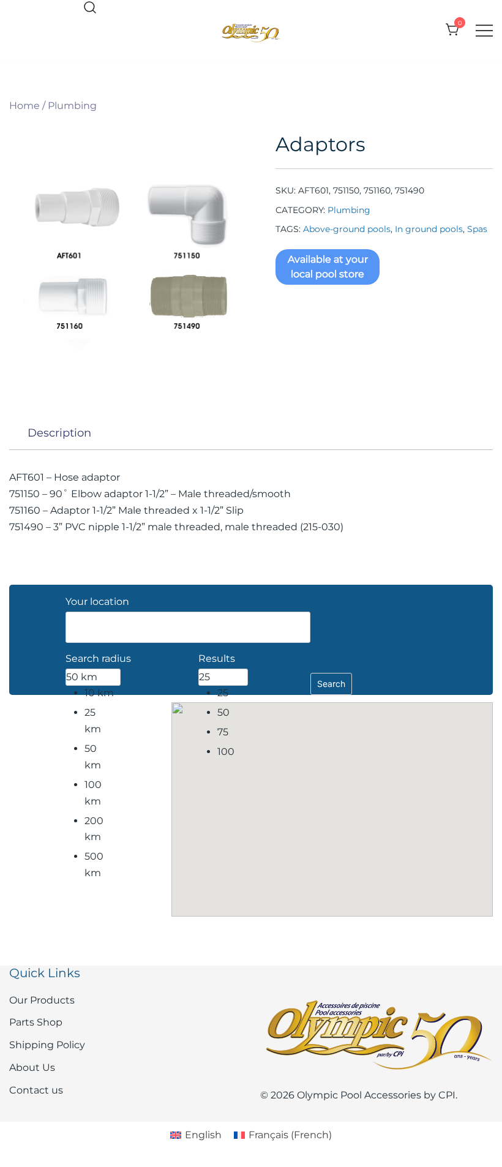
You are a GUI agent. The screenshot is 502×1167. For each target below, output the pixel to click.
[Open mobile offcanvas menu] (484, 30)
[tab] (59, 433)
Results (216, 658)
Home (24, 105)
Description (59, 433)
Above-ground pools (347, 229)
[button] (332, 798)
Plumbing (72, 105)
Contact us (36, 1090)
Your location (97, 601)
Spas (477, 229)
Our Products (42, 1000)
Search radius (98, 658)
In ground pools (429, 229)
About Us (32, 1067)
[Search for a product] (90, 8)
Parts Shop (35, 1022)
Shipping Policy (47, 1045)
